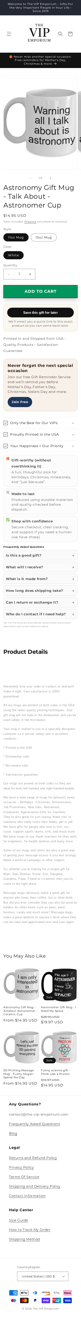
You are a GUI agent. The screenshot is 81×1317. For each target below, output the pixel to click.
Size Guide (18, 1220)
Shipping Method (24, 1239)
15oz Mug (44, 237)
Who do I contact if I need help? (36, 614)
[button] (9, 34)
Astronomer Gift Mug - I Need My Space (58, 1009)
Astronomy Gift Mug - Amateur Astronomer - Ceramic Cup (20, 1010)
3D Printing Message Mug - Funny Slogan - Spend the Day (19, 1074)
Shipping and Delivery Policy (35, 1186)
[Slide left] (31, 178)
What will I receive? (24, 567)
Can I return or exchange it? (32, 602)
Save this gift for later (40, 312)
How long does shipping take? (34, 590)
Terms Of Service (24, 1177)
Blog (13, 1133)
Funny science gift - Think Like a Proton (55, 1072)
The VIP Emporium (46, 1308)
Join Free (20, 402)
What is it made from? (27, 579)
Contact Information (27, 1196)
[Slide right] (50, 178)
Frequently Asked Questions (34, 1124)
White (13, 255)
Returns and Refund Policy (33, 1158)
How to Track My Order (29, 1229)
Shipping (30, 221)
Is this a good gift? (24, 555)
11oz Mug (16, 237)
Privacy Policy (21, 1167)
